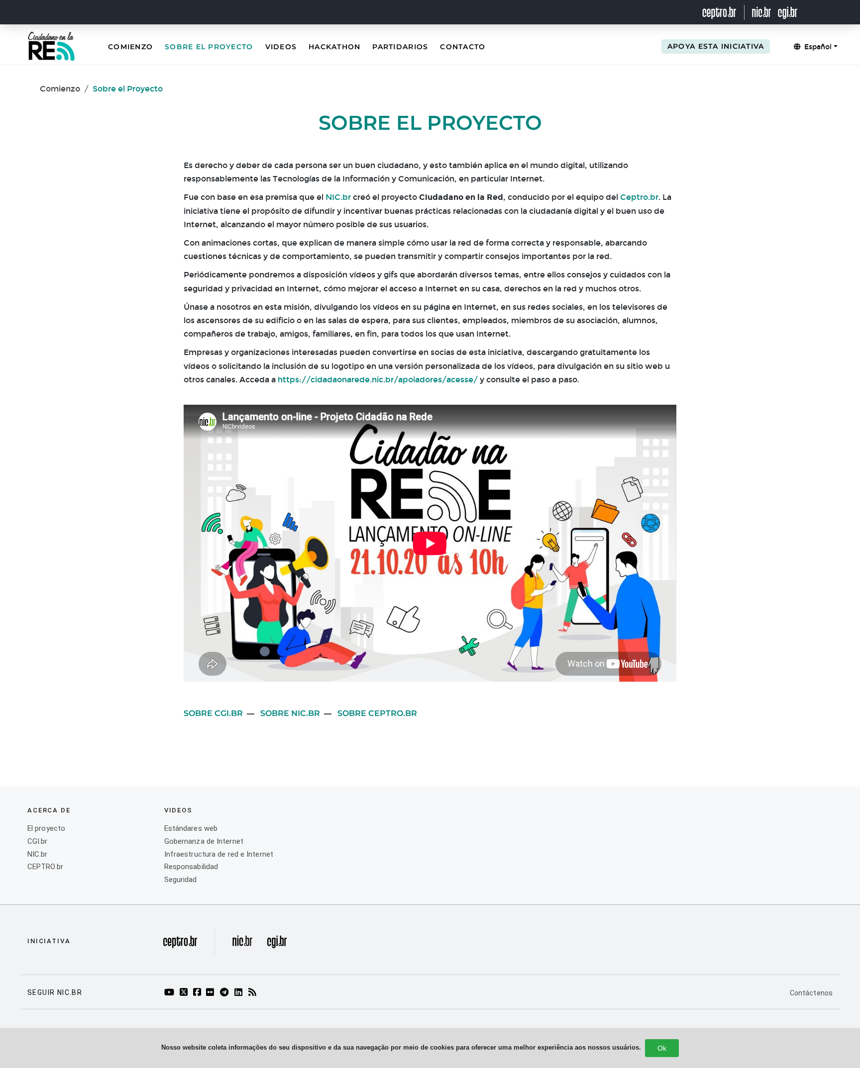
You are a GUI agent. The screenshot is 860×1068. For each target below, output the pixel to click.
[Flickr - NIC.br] (211, 993)
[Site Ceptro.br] (180, 945)
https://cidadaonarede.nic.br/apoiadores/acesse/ (378, 379)
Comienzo (130, 46)
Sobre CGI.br (213, 713)
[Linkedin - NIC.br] (240, 993)
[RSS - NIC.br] (254, 993)
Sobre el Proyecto (209, 46)
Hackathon (334, 46)
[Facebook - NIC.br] (198, 993)
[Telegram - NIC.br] (226, 993)
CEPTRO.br (45, 866)
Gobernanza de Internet (203, 841)
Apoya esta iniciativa (715, 46)
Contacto (462, 46)
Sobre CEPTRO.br (377, 713)
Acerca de (49, 810)
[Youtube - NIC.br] (171, 993)
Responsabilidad (191, 866)
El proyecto (46, 828)
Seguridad (180, 879)
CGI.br (37, 841)
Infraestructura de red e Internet (218, 854)
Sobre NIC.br (290, 713)
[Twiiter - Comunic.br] (185, 993)
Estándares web (190, 828)
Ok (661, 1048)
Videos (281, 46)
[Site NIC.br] (762, 12)
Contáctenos (811, 993)
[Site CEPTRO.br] (726, 12)
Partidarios (400, 46)
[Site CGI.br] (787, 12)
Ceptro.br (639, 197)
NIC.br (338, 197)
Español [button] (817, 47)
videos (178, 810)
